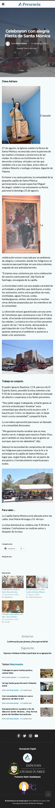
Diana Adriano (21, 43)
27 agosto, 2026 (24, 677)
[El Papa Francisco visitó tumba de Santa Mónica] (37, 582)
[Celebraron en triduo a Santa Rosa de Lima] (13, 582)
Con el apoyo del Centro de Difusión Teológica (27, 803)
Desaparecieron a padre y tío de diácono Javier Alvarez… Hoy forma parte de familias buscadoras (19, 712)
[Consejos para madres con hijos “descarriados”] (13, 606)
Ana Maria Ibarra (12, 690)
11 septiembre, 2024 (39, 43)
